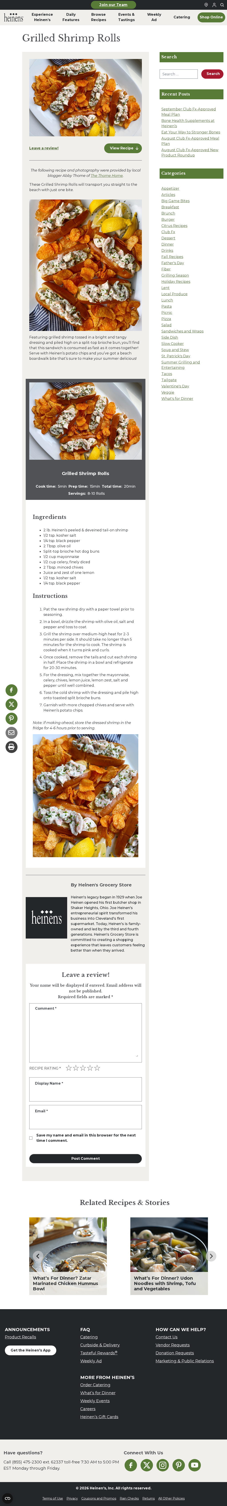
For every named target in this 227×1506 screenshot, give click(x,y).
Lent (165, 288)
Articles (168, 194)
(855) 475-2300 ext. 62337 (37, 1462)
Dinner (167, 244)
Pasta (166, 306)
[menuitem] (14, 17)
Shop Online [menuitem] (211, 17)
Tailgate (169, 380)
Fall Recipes (172, 256)
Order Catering (95, 1384)
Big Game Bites (175, 201)
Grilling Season (175, 275)
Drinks (167, 250)
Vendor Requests (173, 1345)
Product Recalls (20, 1337)
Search (213, 74)
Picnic (166, 312)
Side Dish (169, 337)
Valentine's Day (175, 386)
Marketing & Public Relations (185, 1360)
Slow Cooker (172, 343)
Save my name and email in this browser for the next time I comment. (86, 1138)
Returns (148, 1498)
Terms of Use (52, 1498)
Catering (89, 1337)
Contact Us (167, 1337)
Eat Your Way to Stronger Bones (190, 132)
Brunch (168, 213)
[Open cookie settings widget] (7, 1498)
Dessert (168, 238)
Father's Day (172, 263)
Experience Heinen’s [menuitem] (42, 17)
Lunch (167, 300)
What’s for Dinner (97, 1392)
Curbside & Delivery (100, 1345)
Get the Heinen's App (31, 1350)
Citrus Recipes (174, 225)
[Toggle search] (222, 5)
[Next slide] (211, 1256)
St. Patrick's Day (175, 356)
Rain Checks (129, 1498)
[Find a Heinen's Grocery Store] (206, 5)
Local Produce (174, 294)
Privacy (72, 1498)
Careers (88, 1408)
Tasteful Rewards (98, 1353)
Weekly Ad (91, 1360)
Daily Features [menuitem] (71, 17)
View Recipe (121, 148)
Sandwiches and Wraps (182, 331)
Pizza (166, 319)
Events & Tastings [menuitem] (126, 17)
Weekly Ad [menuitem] (154, 17)
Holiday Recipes (175, 281)
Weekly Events (95, 1400)
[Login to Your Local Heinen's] (214, 5)
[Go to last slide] (38, 1256)
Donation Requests (175, 1352)
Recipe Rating (45, 1068)
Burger (168, 219)
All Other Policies (171, 1498)
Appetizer (170, 188)
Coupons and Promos (98, 1498)
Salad (166, 325)
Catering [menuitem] (182, 17)
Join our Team (113, 5)
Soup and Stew (175, 350)
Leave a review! (44, 148)
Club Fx (168, 232)
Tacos (166, 374)
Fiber (166, 269)
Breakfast (170, 207)
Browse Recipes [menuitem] (98, 17)
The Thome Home (107, 175)
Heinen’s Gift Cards (99, 1416)
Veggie (167, 392)
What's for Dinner (177, 398)
